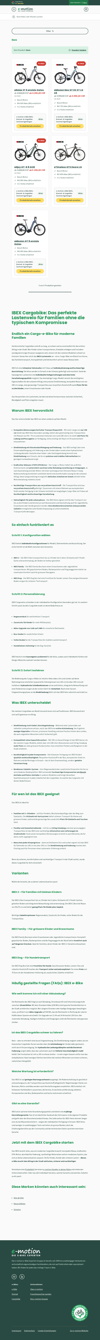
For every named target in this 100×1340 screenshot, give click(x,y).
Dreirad (15, 1294)
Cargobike (16, 1299)
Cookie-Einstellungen (47, 1330)
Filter (48, 31)
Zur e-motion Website (79, 1330)
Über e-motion (36, 1289)
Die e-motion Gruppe (39, 1299)
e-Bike (14, 1289)
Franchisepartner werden (40, 1294)
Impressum (16, 1330)
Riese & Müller (19, 1203)
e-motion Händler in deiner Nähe (57, 1169)
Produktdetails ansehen (30, 126)
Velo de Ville (19, 1198)
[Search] (14, 17)
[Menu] (15, 9)
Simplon (17, 1209)
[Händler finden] (86, 9)
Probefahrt (29, 1169)
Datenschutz (29, 1330)
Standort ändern (79, 50)
